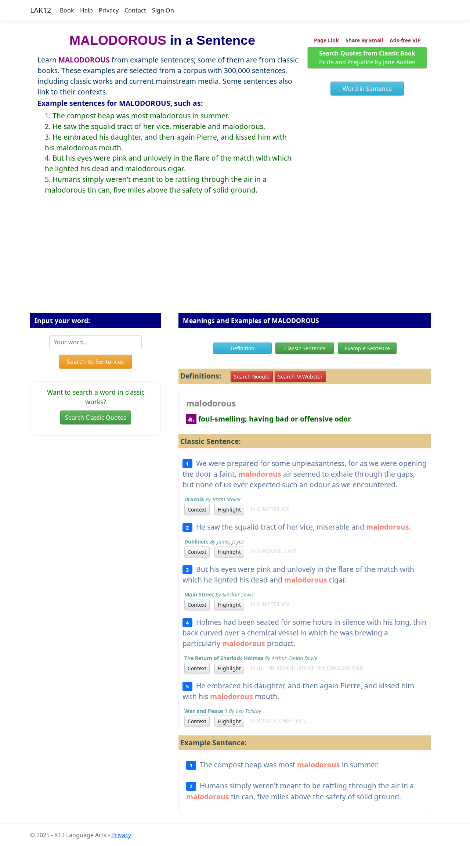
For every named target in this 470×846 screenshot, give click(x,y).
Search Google (252, 376)
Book (67, 10)
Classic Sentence (304, 348)
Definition (242, 348)
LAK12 (40, 10)
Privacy (109, 10)
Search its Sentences (95, 362)
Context (197, 509)
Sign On (163, 10)
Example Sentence (367, 348)
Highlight (229, 509)
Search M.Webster (300, 376)
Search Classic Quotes (95, 417)
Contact (135, 10)
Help (86, 10)
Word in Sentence (367, 89)
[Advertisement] (235, 259)
